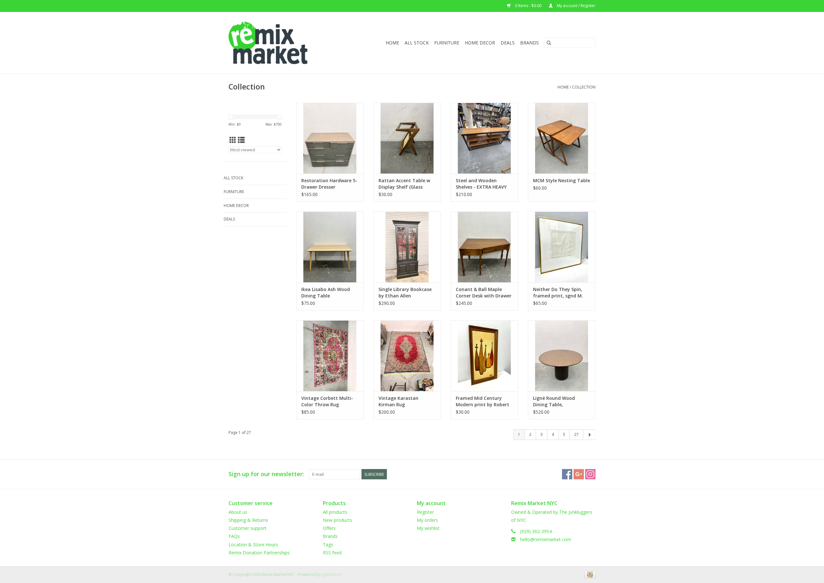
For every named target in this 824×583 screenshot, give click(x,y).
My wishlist (428, 528)
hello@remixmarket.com (545, 539)
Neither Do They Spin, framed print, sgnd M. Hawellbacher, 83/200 (558, 292)
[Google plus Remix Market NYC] (579, 474)
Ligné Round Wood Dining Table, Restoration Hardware (558, 401)
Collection (583, 87)
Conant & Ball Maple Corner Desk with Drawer (483, 292)
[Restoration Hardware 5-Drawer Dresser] (330, 138)
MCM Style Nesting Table (561, 180)
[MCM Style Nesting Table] (561, 138)
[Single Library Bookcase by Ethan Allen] (407, 247)
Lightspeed (331, 574)
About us (238, 512)
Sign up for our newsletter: (266, 474)
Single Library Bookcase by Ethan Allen (405, 292)
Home (392, 43)
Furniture (446, 43)
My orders (427, 520)
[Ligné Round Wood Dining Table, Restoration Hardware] (561, 355)
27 (576, 434)
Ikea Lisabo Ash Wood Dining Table (325, 292)
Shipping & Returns (248, 520)
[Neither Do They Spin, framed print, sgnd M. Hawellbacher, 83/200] (561, 247)
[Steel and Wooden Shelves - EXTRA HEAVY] (484, 138)
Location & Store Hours (253, 544)
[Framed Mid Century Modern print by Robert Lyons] (484, 355)
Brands (529, 43)
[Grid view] (232, 140)
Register (425, 512)
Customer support (248, 528)
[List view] (241, 140)
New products (337, 520)
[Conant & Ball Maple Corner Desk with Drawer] (484, 247)
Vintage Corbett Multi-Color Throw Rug (327, 401)
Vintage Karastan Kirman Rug (398, 401)
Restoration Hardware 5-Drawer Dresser (329, 183)
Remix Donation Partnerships (259, 553)
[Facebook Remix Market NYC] (567, 474)
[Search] (549, 43)
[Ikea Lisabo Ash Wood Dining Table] (330, 247)
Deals (508, 43)
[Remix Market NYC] (278, 43)
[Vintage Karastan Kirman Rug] (407, 355)
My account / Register (575, 5)
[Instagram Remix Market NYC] (590, 474)
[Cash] (588, 574)
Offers (329, 528)
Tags (328, 544)
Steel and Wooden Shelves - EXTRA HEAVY (481, 183)
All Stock (417, 43)
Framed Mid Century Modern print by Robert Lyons (482, 401)
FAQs (234, 536)
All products (335, 512)
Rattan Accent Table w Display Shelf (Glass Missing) (404, 183)
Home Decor (480, 43)
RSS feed (332, 553)
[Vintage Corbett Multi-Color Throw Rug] (330, 355)
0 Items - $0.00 (528, 5)
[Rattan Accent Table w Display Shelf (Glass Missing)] (407, 138)
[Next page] (589, 434)
